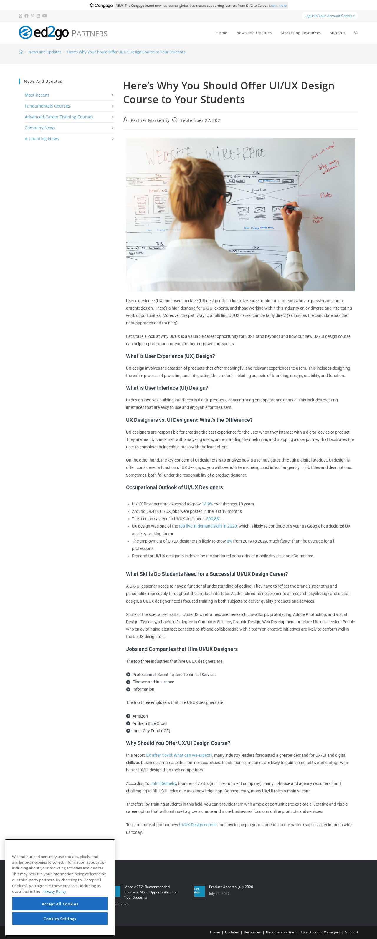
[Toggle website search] (356, 33)
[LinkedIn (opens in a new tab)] (38, 16)
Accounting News (42, 138)
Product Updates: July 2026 (231, 886)
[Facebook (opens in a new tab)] (26, 16)
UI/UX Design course (197, 824)
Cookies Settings (60, 919)
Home (215, 932)
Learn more (278, 5)
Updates (232, 932)
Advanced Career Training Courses (59, 117)
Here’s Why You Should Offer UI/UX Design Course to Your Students (126, 51)
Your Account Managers (320, 932)
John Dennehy (163, 783)
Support (351, 932)
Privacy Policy (54, 891)
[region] (60, 887)
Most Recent (37, 95)
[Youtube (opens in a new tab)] (44, 16)
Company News (40, 127)
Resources (252, 932)
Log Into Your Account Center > (330, 15)
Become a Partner (281, 932)
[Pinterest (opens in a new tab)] (32, 16)
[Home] (21, 51)
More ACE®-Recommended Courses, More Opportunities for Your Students (150, 892)
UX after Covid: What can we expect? (179, 755)
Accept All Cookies (60, 904)
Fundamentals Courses (47, 106)
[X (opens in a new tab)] (21, 16)
